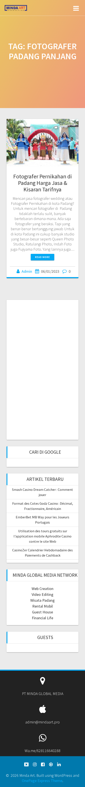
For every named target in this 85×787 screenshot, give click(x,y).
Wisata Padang (42, 600)
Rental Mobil (42, 606)
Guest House (42, 612)
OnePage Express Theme (42, 780)
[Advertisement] (42, 369)
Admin (27, 271)
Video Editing (42, 594)
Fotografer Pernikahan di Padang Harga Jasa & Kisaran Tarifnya (42, 183)
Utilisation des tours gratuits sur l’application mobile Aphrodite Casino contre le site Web (42, 536)
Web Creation (42, 588)
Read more (42, 257)
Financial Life (42, 617)
